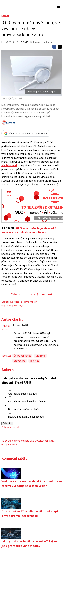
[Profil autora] (6, 329)
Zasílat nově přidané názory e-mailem (19, 301)
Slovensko (19, 360)
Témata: (6, 355)
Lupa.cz (5, 15)
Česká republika (22, 355)
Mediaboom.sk (9, 165)
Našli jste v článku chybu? (13, 305)
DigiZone (40, 355)
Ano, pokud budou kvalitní (22, 393)
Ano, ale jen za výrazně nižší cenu (27, 401)
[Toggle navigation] (58, 6)
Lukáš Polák (8, 42)
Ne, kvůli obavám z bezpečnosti (26, 416)
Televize (34, 360)
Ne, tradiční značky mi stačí (23, 409)
